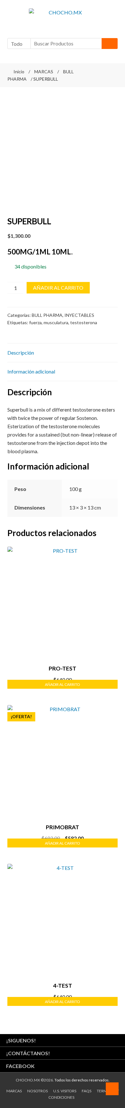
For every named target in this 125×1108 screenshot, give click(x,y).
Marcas (14, 1090)
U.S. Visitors (64, 1090)
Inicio (18, 71)
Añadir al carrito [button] (62, 684)
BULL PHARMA (47, 315)
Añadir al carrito (58, 288)
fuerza (35, 322)
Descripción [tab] (20, 352)
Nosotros (37, 1090)
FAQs (86, 1090)
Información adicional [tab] (31, 371)
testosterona (83, 322)
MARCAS (43, 71)
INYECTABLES (79, 315)
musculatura (56, 322)
